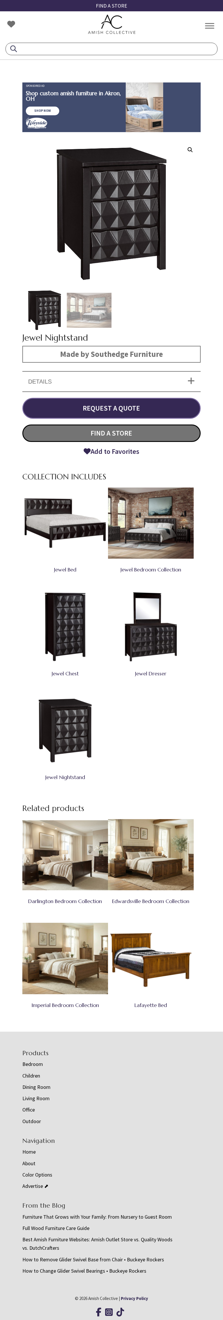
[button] (190, 150)
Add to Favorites (115, 451)
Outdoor (31, 1121)
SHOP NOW (42, 111)
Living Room (36, 1098)
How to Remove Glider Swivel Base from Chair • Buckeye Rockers (93, 1259)
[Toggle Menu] (209, 25)
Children (31, 1075)
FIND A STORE (111, 5)
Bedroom (32, 1064)
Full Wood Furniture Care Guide (55, 1228)
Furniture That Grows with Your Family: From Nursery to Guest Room (97, 1216)
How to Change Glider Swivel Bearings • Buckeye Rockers (84, 1270)
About (28, 1163)
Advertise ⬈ (35, 1186)
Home (29, 1151)
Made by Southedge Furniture (111, 354)
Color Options (37, 1174)
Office (28, 1109)
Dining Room (36, 1087)
